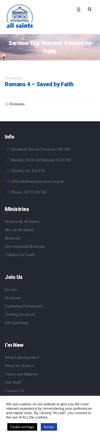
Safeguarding (16, 322)
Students (12, 238)
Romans (17, 103)
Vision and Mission (21, 374)
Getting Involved (19, 314)
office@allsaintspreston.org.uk (37, 181)
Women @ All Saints (22, 221)
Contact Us (14, 390)
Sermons (13, 297)
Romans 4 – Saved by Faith (39, 84)
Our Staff (13, 382)
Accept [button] (49, 427)
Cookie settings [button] (22, 427)
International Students (25, 246)
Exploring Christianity (24, 306)
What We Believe (19, 365)
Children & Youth (20, 254)
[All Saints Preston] (20, 16)
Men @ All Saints (19, 230)
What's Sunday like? (22, 357)
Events (11, 289)
